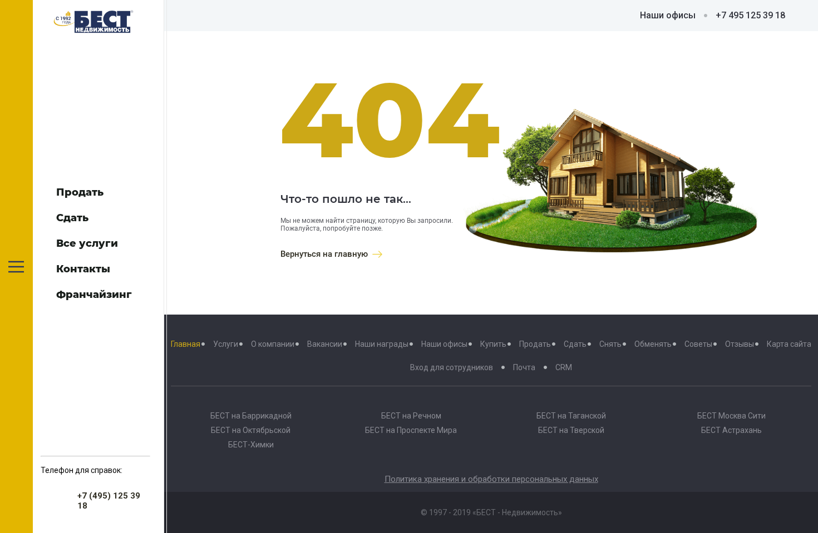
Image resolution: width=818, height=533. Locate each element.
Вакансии (324, 344)
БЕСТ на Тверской (571, 430)
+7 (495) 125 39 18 (108, 501)
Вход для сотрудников (451, 367)
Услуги (225, 344)
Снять (610, 344)
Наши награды (381, 344)
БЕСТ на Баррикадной (251, 415)
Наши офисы (668, 15)
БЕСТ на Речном (411, 415)
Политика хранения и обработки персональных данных (491, 479)
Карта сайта (789, 344)
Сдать (575, 344)
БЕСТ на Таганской (571, 415)
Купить (493, 344)
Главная (185, 344)
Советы (698, 344)
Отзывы (739, 344)
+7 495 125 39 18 (750, 15)
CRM (563, 367)
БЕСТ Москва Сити (731, 415)
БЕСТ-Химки (251, 444)
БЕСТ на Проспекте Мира (411, 430)
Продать (535, 344)
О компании (272, 344)
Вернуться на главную (324, 254)
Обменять (653, 344)
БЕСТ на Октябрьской (250, 430)
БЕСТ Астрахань (731, 430)
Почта (524, 367)
